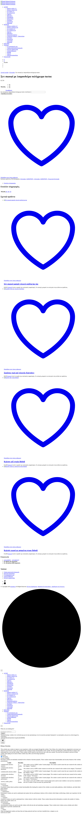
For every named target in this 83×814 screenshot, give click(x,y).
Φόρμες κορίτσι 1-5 (12, 26)
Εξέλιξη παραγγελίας (12, 49)
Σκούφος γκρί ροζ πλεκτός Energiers (19, 373)
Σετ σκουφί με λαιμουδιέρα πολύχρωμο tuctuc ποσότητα (15, 92)
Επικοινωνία (7, 56)
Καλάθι (9, 52)
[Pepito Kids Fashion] (5, 584)
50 (10, 191)
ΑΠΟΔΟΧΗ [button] (4, 738)
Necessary (5, 756)
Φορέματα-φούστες (12, 35)
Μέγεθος (3, 87)
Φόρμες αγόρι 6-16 (12, 10)
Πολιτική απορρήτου (12, 55)
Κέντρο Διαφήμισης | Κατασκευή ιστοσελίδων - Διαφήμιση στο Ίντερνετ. (46, 586)
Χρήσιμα (6, 45)
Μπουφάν (9, 23)
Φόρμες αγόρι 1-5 (11, 8)
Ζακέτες (9, 14)
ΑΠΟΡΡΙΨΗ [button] (21, 738)
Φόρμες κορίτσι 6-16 (12, 27)
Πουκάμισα (10, 17)
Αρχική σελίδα (4, 72)
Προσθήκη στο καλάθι (6, 93)
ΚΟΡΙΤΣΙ (6, 24)
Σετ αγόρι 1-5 (10, 11)
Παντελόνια (10, 18)
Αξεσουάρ (10, 40)
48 (8, 191)
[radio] (10, 84)
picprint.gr (13, 586)
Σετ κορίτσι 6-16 (11, 30)
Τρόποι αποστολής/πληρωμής (14, 48)
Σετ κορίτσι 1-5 (11, 29)
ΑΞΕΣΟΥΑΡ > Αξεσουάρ (33, 179)
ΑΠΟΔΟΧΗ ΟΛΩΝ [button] (12, 738)
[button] (4, 59)
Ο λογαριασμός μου (12, 46)
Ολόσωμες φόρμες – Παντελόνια (15, 36)
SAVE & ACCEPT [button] (6, 812)
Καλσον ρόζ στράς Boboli (14, 462)
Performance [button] (4, 790)
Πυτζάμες (9, 20)
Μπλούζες (9, 15)
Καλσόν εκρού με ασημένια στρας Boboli (21, 550)
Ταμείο (9, 54)
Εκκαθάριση (9, 90)
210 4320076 (7, 560)
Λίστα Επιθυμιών (11, 51)
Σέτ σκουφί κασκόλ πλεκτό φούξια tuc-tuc (21, 284)
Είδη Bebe (6, 43)
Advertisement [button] (4, 802)
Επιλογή (10, 287)
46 (6, 191)
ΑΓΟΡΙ (6, 7)
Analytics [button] (3, 796)
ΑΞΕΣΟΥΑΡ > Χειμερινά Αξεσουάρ (49, 179)
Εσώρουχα (10, 21)
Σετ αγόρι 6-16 (11, 13)
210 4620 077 (15, 560)
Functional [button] (3, 784)
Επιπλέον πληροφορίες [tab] (10, 183)
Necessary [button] (3, 755)
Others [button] (2, 808)
